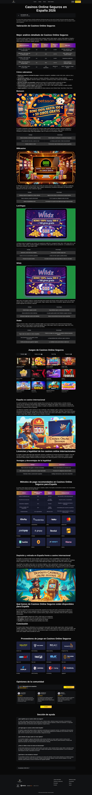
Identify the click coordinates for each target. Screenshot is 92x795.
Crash (52, 354)
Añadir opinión (69, 687)
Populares (23, 354)
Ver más (46, 706)
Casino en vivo (38, 354)
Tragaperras (67, 354)
